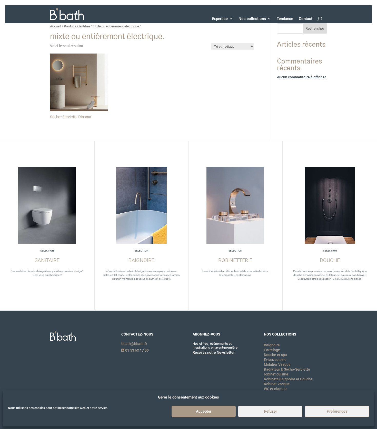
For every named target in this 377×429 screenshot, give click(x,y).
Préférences (337, 411)
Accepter (203, 411)
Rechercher (314, 28)
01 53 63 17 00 (136, 350)
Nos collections (252, 18)
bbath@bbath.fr (134, 344)
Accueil (55, 26)
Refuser (270, 411)
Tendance (285, 18)
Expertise (220, 18)
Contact (305, 18)
